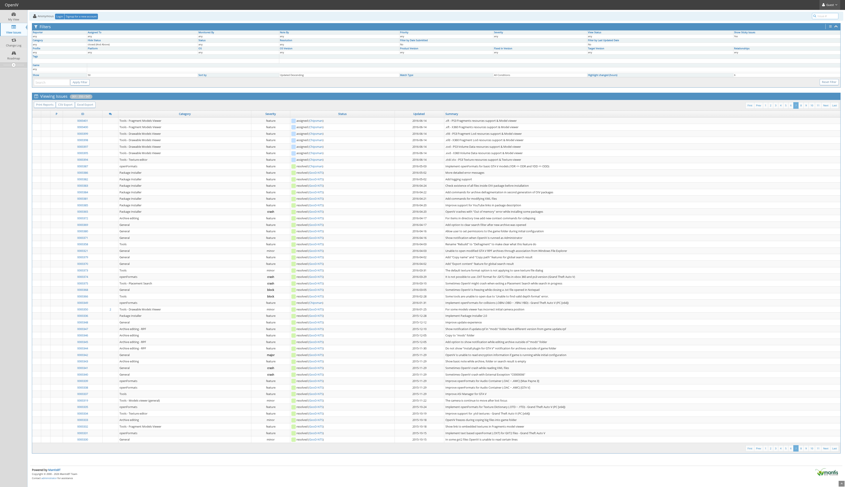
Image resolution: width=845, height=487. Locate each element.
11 (818, 105)
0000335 (82, 407)
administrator (49, 478)
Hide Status (94, 40)
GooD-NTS (316, 173)
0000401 (82, 121)
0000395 (82, 153)
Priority (404, 32)
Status (202, 40)
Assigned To (94, 32)
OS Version (286, 48)
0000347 (82, 329)
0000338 (82, 387)
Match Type (406, 75)
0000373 (82, 270)
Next (825, 105)
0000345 (82, 342)
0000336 (82, 316)
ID (82, 114)
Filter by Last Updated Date (603, 40)
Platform (93, 48)
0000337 (82, 394)
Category (38, 40)
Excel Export (85, 105)
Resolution (286, 40)
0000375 (82, 283)
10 (811, 105)
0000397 (82, 147)
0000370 (82, 264)
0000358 (82, 244)
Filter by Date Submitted (414, 40)
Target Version (596, 48)
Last (834, 105)
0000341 (82, 368)
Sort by (202, 75)
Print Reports (44, 105)
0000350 (82, 309)
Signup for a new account (81, 16)
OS (200, 48)
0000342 (82, 355)
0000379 (82, 257)
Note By (284, 32)
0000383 (82, 186)
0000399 (82, 134)
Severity (498, 32)
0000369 (82, 225)
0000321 (82, 251)
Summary (451, 114)
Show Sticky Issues (744, 32)
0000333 (82, 420)
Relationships (741, 48)
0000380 (82, 231)
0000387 (82, 166)
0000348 (82, 322)
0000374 (82, 277)
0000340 (82, 374)
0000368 (82, 290)
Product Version (409, 48)
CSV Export (65, 105)
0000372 (82, 218)
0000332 (82, 426)
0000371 (82, 238)
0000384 (82, 192)
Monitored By (206, 32)
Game (36, 65)
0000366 (82, 296)
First (750, 105)
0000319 (82, 400)
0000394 (82, 160)
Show (36, 75)
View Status (594, 32)
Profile (36, 48)
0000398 (82, 140)
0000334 (82, 413)
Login (59, 16)
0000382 (82, 179)
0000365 (82, 212)
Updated (419, 114)
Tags (35, 56)
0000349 (82, 303)
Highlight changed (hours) (602, 75)
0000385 (82, 205)
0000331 (82, 433)
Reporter (38, 32)
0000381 (82, 199)
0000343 (82, 361)
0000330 (82, 439)
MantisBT (54, 470)
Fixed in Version (503, 48)
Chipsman (316, 121)
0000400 (82, 127)
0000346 (82, 335)
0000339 (82, 381)
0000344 (82, 348)
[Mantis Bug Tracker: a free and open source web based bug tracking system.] (827, 472)
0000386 (82, 173)
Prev (758, 105)
